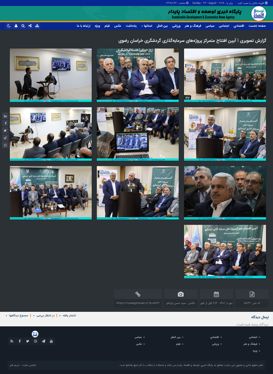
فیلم (107, 26)
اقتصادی (239, 26)
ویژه (97, 26)
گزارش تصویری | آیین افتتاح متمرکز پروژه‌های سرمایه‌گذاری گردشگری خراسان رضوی (192, 40)
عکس (117, 26)
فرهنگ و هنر (193, 26)
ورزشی (176, 26)
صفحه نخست (257, 26)
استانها (148, 26)
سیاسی (210, 26)
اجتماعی (224, 26)
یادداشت (131, 26)
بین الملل (162, 26)
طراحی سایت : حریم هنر (23, 365)
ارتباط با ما (83, 26)
